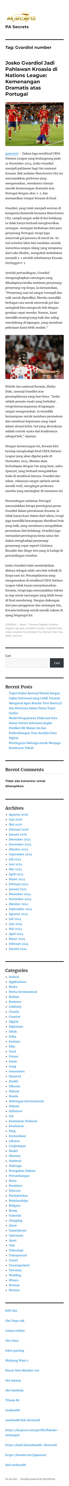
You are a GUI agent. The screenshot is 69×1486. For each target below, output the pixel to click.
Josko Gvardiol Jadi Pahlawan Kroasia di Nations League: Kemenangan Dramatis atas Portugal (31, 78)
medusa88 (12, 1410)
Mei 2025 (15, 869)
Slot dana (12, 1340)
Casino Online (15, 1330)
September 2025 (20, 854)
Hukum (14, 1106)
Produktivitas (18, 1195)
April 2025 (16, 874)
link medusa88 (15, 1465)
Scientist (15, 1215)
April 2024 (16, 934)
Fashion (14, 1041)
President (15, 1185)
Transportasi (18, 1255)
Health (13, 1081)
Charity (14, 1011)
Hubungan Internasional (26, 1101)
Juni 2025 (15, 864)
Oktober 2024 (18, 904)
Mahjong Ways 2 (17, 1360)
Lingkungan (17, 1146)
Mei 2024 (15, 929)
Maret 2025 (17, 879)
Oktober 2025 (18, 849)
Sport (23, 624)
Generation (17, 1071)
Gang (12, 1066)
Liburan (14, 1141)
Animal (14, 977)
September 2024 (20, 909)
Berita (13, 987)
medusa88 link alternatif (22, 1420)
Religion (15, 1205)
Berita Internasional (23, 992)
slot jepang (13, 1380)
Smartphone (18, 1230)
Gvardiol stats (54, 628)
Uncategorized (19, 1265)
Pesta (12, 1180)
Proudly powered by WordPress (37, 1479)
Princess (15, 1190)
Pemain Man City (52, 631)
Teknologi (16, 1250)
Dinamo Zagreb (38, 624)
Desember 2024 (20, 894)
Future (13, 1056)
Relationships (18, 1200)
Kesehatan (16, 1126)
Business (15, 1001)
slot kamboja (14, 1390)
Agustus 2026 (18, 814)
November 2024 (20, 899)
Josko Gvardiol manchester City (23, 631)
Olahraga (15, 1166)
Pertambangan (19, 1176)
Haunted (15, 1076)
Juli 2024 (15, 919)
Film (12, 1046)
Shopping (15, 1220)
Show (13, 1225)
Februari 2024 (18, 944)
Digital (13, 1021)
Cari (8, 655)
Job (11, 1116)
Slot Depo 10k (14, 1320)
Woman (14, 1285)
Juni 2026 (15, 819)
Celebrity (15, 1006)
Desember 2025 (20, 839)
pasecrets (12, 153)
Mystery (14, 1156)
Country (14, 1016)
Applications (17, 982)
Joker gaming (14, 1350)
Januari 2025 (18, 889)
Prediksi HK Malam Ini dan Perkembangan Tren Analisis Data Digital (33, 733)
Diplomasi (16, 1026)
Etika (12, 1036)
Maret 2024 (17, 939)
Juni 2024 (15, 924)
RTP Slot (11, 1310)
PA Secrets (17, 26)
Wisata (13, 1280)
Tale (12, 1245)
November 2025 (20, 844)
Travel (13, 1260)
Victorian (15, 1270)
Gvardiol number (35, 628)
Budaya (14, 996)
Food (12, 1051)
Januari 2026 (18, 834)
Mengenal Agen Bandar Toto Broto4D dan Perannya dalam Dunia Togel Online (35, 708)
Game (13, 1061)
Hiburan (14, 1086)
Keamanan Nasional (23, 1121)
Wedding (15, 1275)
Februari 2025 (18, 884)
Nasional (15, 1161)
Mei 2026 (15, 824)
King (12, 1131)
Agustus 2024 (18, 914)
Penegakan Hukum (22, 1171)
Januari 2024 (18, 949)
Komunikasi (17, 1136)
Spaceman (16, 1235)
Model (13, 1151)
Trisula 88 (12, 1400)
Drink (13, 1031)
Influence (15, 1111)
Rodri (8, 635)
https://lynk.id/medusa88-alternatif (31, 1445)
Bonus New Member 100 (22, 1370)
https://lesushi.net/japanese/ (26, 1455)
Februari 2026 (19, 829)
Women (14, 1290)
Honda (13, 1096)
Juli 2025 (15, 859)
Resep (13, 1210)
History (14, 1091)
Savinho (17, 635)
